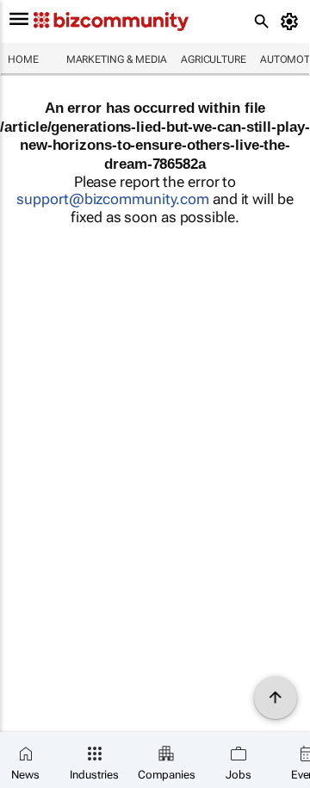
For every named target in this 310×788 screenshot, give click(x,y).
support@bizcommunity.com (112, 199)
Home (23, 59)
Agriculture (213, 59)
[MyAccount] (292, 21)
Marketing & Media (116, 59)
